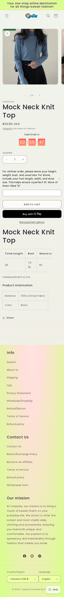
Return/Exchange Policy (22, 454)
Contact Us (14, 446)
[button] (7, 16)
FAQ (9, 385)
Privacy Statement (19, 393)
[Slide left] (24, 95)
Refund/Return (16, 408)
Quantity (7, 152)
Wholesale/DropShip (20, 401)
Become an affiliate (19, 462)
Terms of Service (18, 416)
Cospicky (26, 589)
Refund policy (15, 424)
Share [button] (10, 317)
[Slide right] (39, 95)
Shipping (7, 128)
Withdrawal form (17, 485)
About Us (12, 370)
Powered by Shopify (41, 589)
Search (11, 362)
